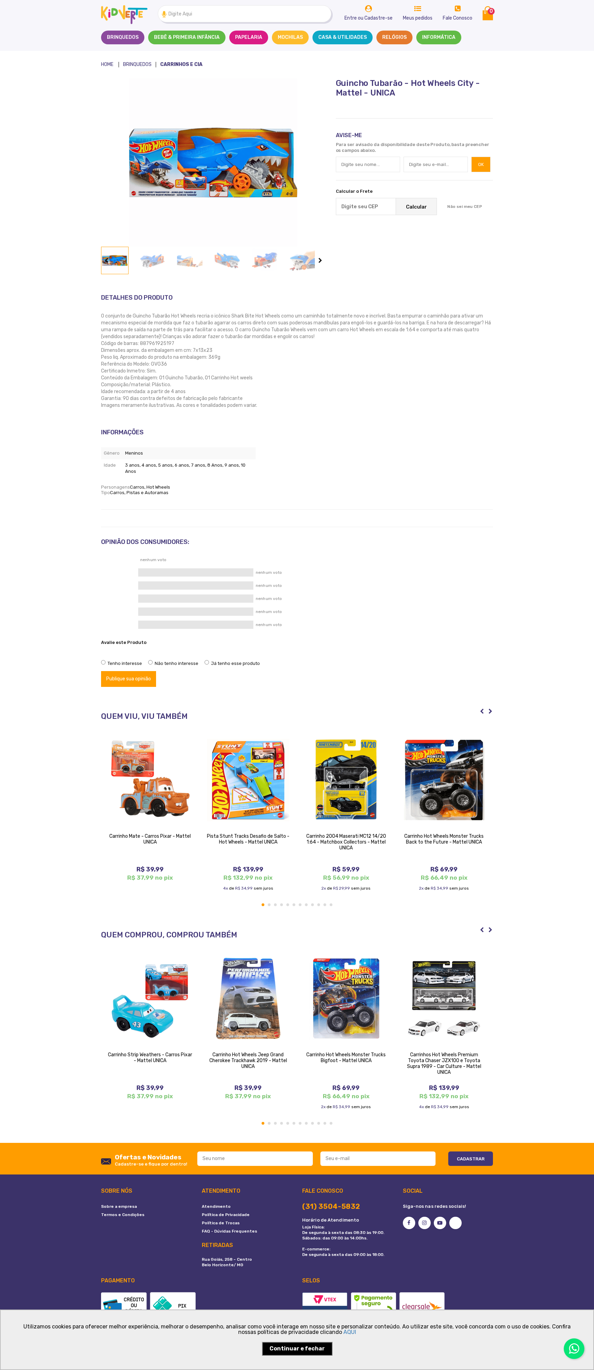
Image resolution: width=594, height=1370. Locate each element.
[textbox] (244, 13)
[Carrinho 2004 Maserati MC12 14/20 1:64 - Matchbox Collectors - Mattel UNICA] (346, 780)
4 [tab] (282, 905)
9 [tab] (313, 905)
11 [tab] (325, 905)
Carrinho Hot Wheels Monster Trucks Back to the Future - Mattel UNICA (444, 839)
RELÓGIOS (394, 37)
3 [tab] (276, 905)
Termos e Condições (122, 1214)
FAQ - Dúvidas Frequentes (229, 1231)
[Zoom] (115, 260)
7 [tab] (300, 905)
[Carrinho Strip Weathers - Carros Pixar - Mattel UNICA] (150, 998)
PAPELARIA (248, 37)
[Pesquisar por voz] (164, 13)
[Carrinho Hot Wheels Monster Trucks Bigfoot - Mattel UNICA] (346, 998)
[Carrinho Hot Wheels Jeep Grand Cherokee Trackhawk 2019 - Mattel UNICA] (248, 998)
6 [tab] (294, 905)
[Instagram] (424, 1223)
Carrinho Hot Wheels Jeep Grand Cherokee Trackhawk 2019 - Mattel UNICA (248, 1060)
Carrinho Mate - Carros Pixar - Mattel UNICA (150, 839)
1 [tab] (263, 905)
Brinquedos (123, 37)
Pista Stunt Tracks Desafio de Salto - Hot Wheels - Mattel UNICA (248, 839)
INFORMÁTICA (438, 37)
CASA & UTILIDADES (342, 37)
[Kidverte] (107, 64)
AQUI (349, 1332)
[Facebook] (409, 1223)
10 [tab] (319, 905)
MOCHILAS (290, 37)
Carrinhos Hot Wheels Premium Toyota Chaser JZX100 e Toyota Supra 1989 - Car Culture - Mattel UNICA (444, 1063)
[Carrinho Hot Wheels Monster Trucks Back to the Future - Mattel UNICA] (444, 780)
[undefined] (213, 162)
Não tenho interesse (176, 663)
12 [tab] (331, 905)
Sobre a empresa (119, 1206)
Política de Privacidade (226, 1214)
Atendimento (216, 1206)
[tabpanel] (150, 807)
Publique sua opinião (128, 679)
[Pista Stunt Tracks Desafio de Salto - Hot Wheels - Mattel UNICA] (248, 780)
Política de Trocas (221, 1223)
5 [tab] (288, 905)
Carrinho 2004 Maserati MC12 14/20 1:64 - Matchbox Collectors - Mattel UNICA (346, 842)
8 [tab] (307, 905)
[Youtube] (440, 1223)
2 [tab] (269, 905)
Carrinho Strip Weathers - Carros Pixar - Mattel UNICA (150, 1057)
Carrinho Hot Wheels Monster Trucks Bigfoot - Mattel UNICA (346, 1057)
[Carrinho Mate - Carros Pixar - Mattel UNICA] (150, 780)
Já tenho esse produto (235, 663)
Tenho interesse (125, 663)
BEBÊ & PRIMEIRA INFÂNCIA (187, 37)
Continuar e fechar (297, 1348)
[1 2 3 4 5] (120, 651)
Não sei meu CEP (464, 206)
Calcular (416, 207)
